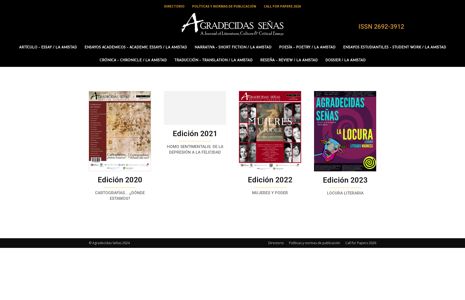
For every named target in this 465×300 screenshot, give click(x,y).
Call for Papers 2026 (360, 243)
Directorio (276, 243)
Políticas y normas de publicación (314, 243)
